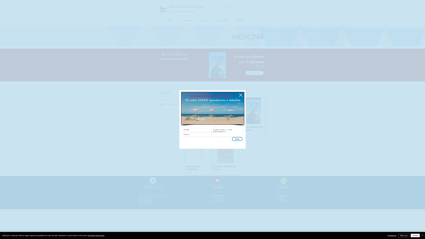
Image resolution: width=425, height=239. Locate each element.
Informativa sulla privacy (96, 235)
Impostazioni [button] (392, 235)
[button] (240, 95)
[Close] (422, 235)
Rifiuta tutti (404, 235)
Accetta (415, 235)
